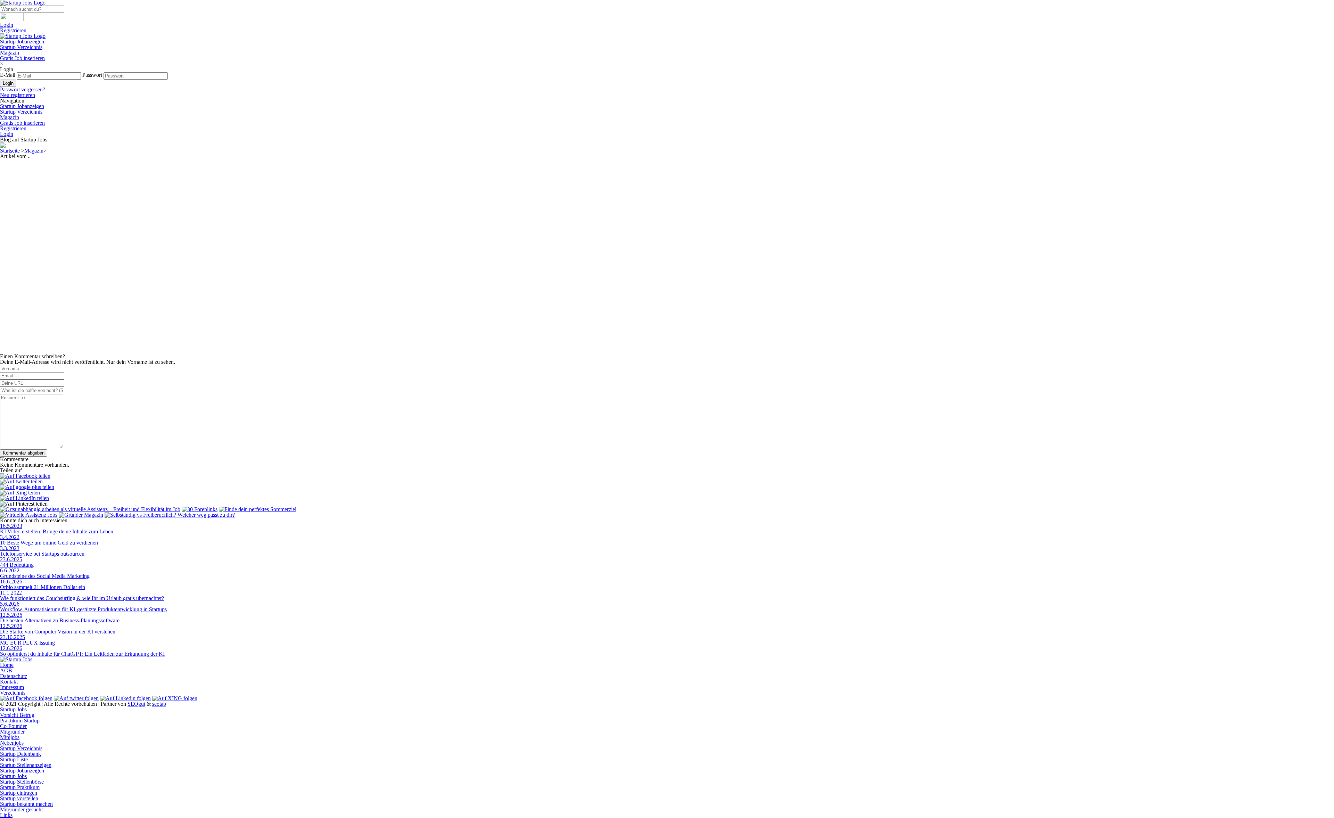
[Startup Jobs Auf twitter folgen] (76, 698)
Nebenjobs (12, 743)
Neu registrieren (17, 95)
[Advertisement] (208, 207)
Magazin (9, 53)
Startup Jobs (13, 709)
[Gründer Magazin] (81, 515)
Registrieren (13, 30)
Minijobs (9, 737)
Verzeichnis (12, 693)
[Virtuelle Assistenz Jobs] (28, 515)
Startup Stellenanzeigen (25, 765)
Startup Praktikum (20, 787)
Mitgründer (12, 732)
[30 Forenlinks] (199, 509)
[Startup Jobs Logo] (23, 36)
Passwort (92, 75)
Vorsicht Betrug (17, 715)
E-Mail (7, 75)
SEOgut (136, 704)
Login (6, 25)
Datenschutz (13, 676)
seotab (159, 704)
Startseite (10, 151)
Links (6, 815)
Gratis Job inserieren (22, 58)
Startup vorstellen (19, 798)
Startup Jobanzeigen (22, 41)
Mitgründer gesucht (21, 809)
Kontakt (9, 682)
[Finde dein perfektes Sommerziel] (257, 509)
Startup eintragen (18, 793)
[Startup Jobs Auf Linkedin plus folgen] (125, 698)
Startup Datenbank (20, 754)
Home (7, 665)
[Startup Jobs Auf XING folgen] (174, 698)
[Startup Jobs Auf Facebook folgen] (26, 698)
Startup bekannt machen (26, 804)
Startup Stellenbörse (22, 782)
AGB (6, 670)
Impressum (12, 687)
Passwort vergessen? (22, 89)
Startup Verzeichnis (21, 47)
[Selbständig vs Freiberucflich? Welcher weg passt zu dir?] (170, 515)
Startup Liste (14, 759)
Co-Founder (13, 726)
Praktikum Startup (20, 720)
